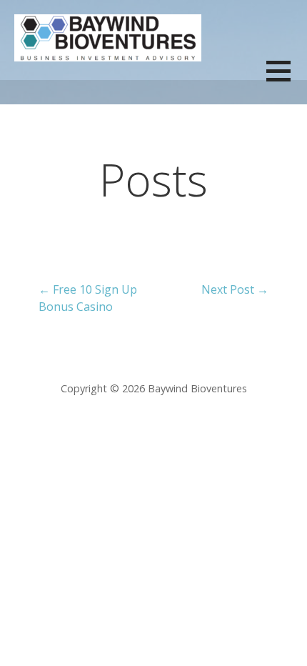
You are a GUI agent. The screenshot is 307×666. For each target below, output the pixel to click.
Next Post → (234, 289)
